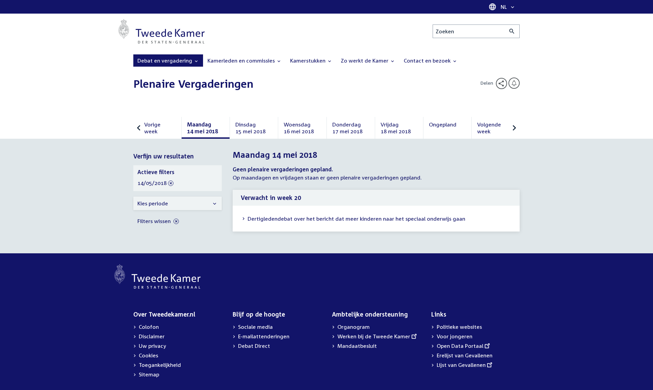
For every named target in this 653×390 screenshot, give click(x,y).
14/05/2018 (152, 183)
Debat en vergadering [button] (165, 60)
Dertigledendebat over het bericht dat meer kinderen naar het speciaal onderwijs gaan (356, 218)
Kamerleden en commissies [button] (241, 60)
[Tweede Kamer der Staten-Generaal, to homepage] (161, 31)
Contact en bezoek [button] (428, 60)
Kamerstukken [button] (308, 60)
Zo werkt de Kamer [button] (365, 60)
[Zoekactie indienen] (512, 31)
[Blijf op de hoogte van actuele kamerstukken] (514, 83)
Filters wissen (154, 221)
